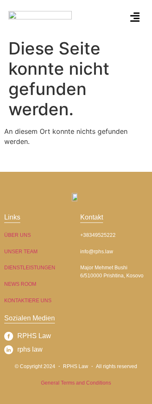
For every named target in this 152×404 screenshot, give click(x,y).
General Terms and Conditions (76, 383)
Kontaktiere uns (28, 301)
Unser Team (21, 252)
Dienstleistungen (29, 268)
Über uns (17, 235)
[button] (135, 17)
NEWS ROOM (20, 284)
